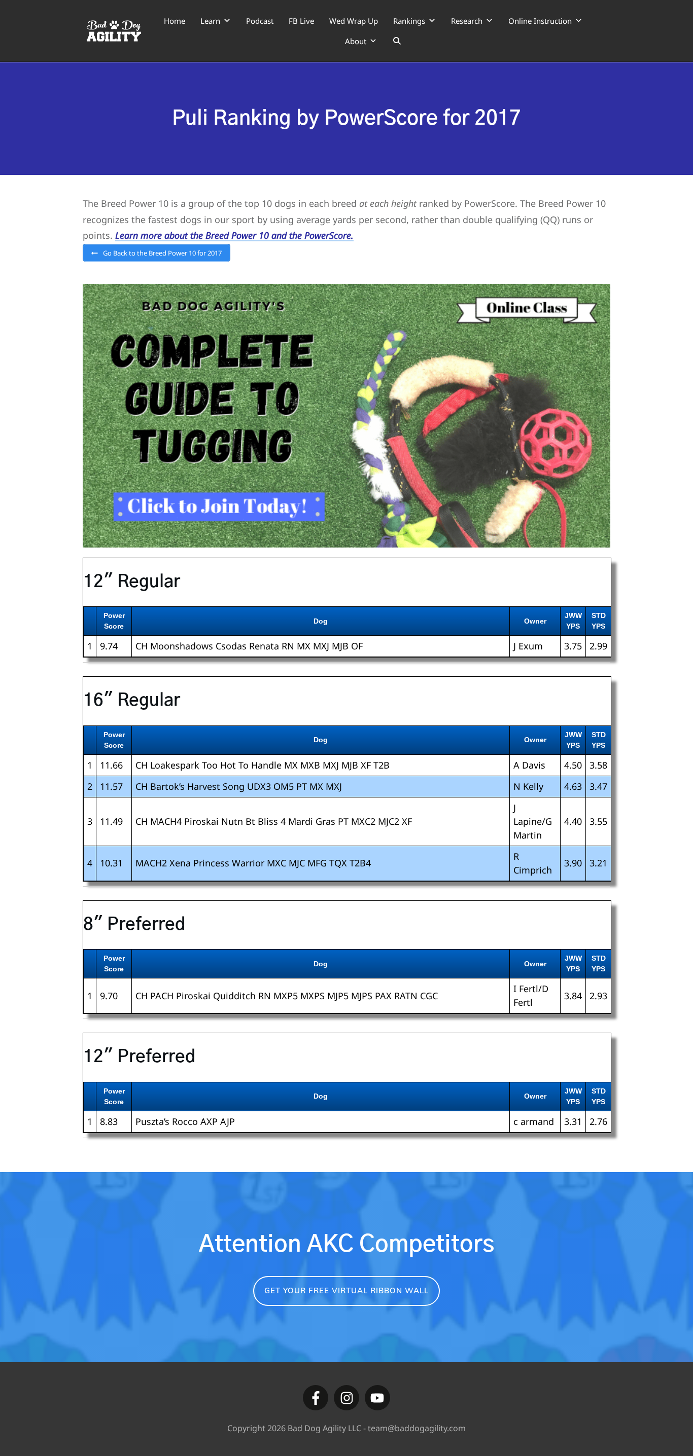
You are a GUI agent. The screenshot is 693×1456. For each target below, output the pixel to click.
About (355, 41)
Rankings (409, 21)
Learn (210, 21)
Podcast (259, 21)
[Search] (397, 41)
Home (174, 21)
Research (466, 21)
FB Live (301, 21)
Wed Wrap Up (353, 21)
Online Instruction (540, 21)
